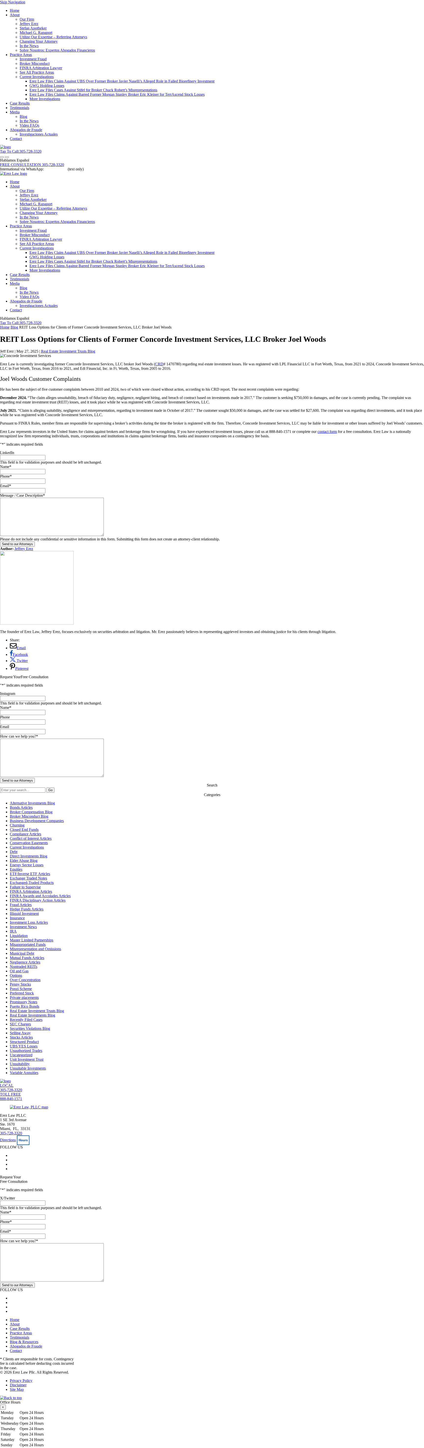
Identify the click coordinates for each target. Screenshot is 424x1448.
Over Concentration (25, 980)
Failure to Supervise (25, 887)
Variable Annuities (24, 1073)
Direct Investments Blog (28, 856)
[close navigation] (7, 157)
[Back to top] (11, 1398)
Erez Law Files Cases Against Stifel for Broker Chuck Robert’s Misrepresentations (93, 90)
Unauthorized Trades (26, 1050)
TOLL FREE (11, 1096)
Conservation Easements (29, 843)
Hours (23, 1140)
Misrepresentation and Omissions (35, 949)
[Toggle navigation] (2, 157)
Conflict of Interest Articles (31, 838)
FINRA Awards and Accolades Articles (40, 896)
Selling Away (20, 1033)
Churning (17, 825)
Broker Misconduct (35, 63)
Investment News (23, 927)
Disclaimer (18, 1385)
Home (14, 10)
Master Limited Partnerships (31, 940)
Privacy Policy (21, 1381)
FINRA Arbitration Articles (31, 891)
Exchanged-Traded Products (32, 883)
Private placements (24, 997)
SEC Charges (20, 1024)
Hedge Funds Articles (26, 909)
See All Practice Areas (37, 72)
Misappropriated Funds (28, 944)
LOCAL (11, 1087)
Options (16, 975)
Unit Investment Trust (26, 1059)
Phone (6, 476)
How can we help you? (19, 736)
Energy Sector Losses (26, 865)
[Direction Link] (29, 1107)
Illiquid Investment (24, 913)
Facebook (20, 654)
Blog (23, 116)
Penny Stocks (20, 984)
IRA (13, 931)
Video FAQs (29, 125)
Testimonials (19, 108)
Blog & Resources (24, 1342)
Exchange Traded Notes (28, 878)
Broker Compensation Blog (31, 812)
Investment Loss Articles (29, 922)
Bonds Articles (21, 807)
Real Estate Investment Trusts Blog (68, 351)
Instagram (7, 693)
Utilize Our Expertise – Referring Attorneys (53, 37)
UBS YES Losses (24, 1046)
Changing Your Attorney (39, 41)
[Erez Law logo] (13, 173)
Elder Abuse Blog (24, 860)
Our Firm (27, 19)
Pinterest (21, 668)
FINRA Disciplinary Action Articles (38, 900)
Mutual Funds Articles (27, 958)
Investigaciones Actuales (39, 134)
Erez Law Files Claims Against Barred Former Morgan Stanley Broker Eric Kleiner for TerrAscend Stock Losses (117, 94)
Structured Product (24, 1042)
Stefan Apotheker (33, 28)
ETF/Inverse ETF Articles (30, 874)
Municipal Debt (22, 953)
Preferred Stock (22, 993)
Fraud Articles (21, 905)
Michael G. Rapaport (36, 32)
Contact (16, 139)
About (15, 15)
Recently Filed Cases (26, 1020)
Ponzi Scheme (21, 989)
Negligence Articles (25, 962)
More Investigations (44, 99)
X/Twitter (7, 1198)
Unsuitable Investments (28, 1068)
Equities (16, 869)
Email (5, 486)
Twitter (22, 661)
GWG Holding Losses (46, 85)
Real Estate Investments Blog (32, 1015)
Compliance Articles (25, 834)
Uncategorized (21, 1055)
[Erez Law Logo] (5, 147)
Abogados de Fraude (26, 130)
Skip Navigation (12, 2)
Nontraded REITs (23, 967)
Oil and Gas (19, 971)
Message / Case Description (22, 495)
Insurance (17, 918)
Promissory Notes (23, 1002)
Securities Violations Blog (30, 1028)
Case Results (20, 103)
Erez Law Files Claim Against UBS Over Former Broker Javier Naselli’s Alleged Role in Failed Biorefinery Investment (121, 81)
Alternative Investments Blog (32, 803)
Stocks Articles (21, 1037)
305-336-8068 (56, 169)
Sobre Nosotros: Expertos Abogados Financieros (57, 50)
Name (5, 467)
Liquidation (19, 936)
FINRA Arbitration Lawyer (41, 68)
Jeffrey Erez (29, 24)
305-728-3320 (11, 1133)
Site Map (17, 1389)
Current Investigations (37, 77)
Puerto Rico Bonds (24, 1006)
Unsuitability (20, 1064)
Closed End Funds (24, 829)
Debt (13, 852)
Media (15, 112)
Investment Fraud (33, 59)
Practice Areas (21, 55)
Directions (8, 1140)
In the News (29, 46)
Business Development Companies (37, 821)
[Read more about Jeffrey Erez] (37, 623)
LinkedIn (7, 453)
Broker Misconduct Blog (29, 816)
